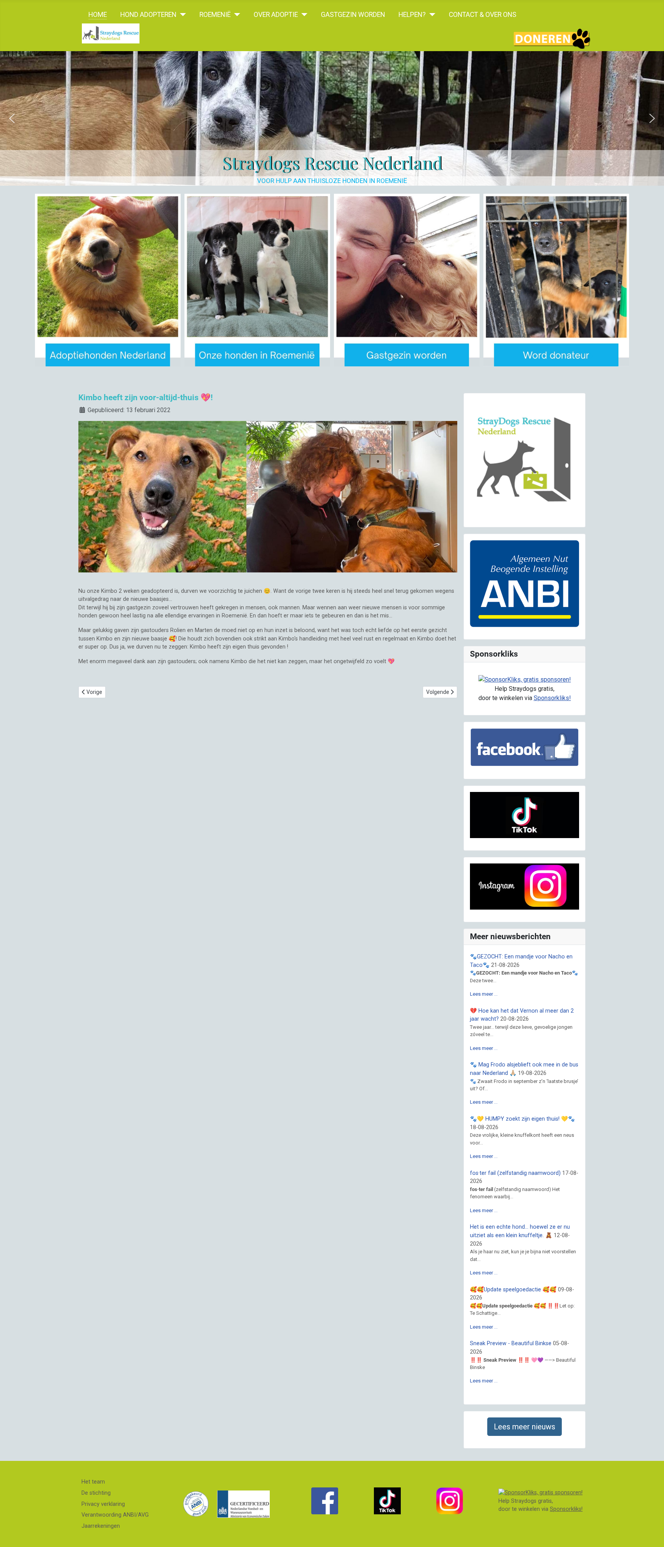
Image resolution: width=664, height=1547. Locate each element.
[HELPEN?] (430, 15)
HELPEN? (412, 14)
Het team (93, 1482)
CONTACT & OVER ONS (482, 14)
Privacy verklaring (103, 1504)
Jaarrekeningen (100, 1526)
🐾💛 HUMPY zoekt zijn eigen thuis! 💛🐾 (522, 1119)
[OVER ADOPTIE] (302, 15)
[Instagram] (449, 1500)
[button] (12, 118)
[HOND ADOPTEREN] (181, 15)
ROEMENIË (215, 14)
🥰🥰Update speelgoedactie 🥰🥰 (513, 1289)
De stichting (96, 1493)
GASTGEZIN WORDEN (353, 14)
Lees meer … (484, 994)
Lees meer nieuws (524, 1426)
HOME (97, 14)
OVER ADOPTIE (276, 14)
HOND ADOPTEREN (148, 14)
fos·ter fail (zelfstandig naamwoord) (515, 1173)
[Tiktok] (387, 1500)
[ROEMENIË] (235, 15)
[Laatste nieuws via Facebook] (324, 1500)
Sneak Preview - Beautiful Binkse (510, 1343)
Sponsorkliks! (552, 698)
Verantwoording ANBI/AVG (115, 1515)
